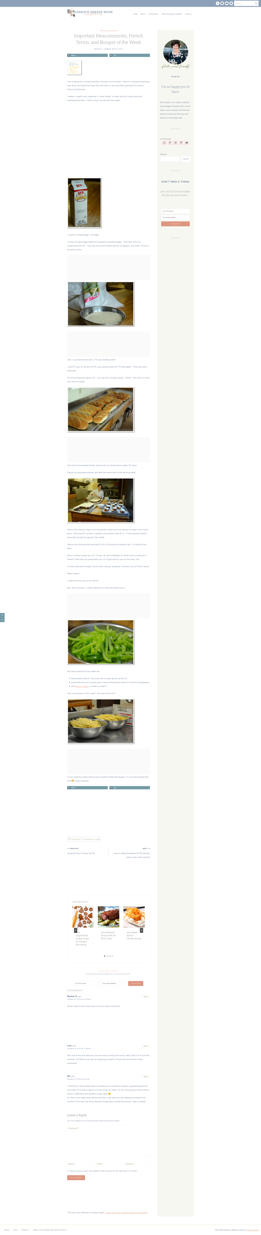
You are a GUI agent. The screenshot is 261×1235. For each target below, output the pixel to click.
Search (163, 154)
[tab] (104, 956)
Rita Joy (99, 49)
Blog (16, 1230)
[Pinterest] (231, 3)
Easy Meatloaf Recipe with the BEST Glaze (108, 935)
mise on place (81, 686)
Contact (188, 14)
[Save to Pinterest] (2, 620)
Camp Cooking (105, 31)
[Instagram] (222, 3)
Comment (73, 1128)
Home (135, 14)
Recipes (115, 31)
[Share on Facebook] (2, 615)
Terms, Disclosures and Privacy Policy (50, 1230)
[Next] (141, 930)
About (143, 14)
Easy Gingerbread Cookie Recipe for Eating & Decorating (82, 938)
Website (129, 1164)
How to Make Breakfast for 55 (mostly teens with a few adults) (132, 853)
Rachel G (72, 996)
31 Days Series (74, 839)
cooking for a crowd (92, 839)
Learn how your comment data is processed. (126, 1212)
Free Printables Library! (172, 14)
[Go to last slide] (75, 930)
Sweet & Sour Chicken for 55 (81, 851)
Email (100, 1164)
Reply (146, 997)
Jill (68, 1076)
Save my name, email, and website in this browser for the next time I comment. (103, 1171)
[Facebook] (218, 3)
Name (71, 1164)
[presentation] (83, 917)
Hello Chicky (253, 1230)
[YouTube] (227, 3)
